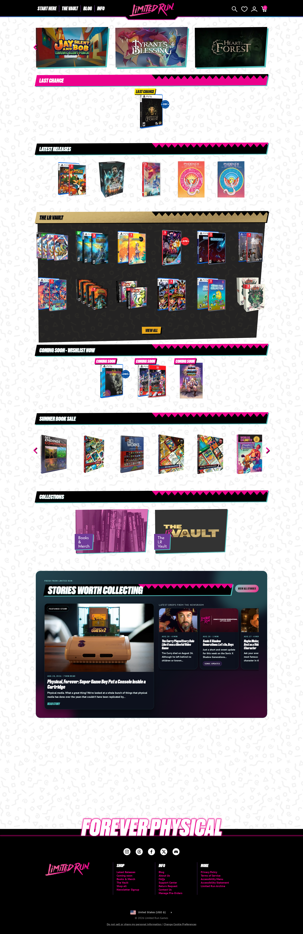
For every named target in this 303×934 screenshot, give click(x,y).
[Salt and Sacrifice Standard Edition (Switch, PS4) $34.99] (250, 248)
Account (254, 9)
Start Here (47, 8)
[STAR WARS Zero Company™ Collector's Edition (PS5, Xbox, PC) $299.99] (111, 179)
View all (151, 330)
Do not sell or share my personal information (134, 924)
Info (101, 8)
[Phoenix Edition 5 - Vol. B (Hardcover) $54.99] (231, 179)
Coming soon (124, 875)
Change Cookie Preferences (180, 924)
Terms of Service (210, 875)
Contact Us (165, 889)
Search (234, 9)
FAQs (162, 879)
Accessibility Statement (215, 882)
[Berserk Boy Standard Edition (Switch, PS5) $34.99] (52, 294)
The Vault (70, 8)
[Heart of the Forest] (231, 47)
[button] (35, 47)
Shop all (122, 886)
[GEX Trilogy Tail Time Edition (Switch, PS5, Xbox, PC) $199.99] (250, 294)
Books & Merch (126, 879)
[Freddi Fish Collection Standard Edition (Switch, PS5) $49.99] (211, 294)
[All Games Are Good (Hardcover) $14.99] (249, 454)
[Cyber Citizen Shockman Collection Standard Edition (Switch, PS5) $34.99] (171, 294)
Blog (87, 8)
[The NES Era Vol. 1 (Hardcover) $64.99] (53, 454)
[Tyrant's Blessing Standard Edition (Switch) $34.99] (151, 179)
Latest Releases (126, 872)
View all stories (247, 588)
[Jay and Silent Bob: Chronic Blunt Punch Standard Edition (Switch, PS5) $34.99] (72, 179)
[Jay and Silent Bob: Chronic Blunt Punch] (72, 47)
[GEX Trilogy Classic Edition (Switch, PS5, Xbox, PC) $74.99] (131, 294)
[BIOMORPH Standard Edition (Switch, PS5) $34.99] (211, 248)
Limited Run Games (151, 9)
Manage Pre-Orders (170, 893)
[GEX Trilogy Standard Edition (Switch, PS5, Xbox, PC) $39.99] (52, 248)
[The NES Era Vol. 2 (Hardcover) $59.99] (171, 454)
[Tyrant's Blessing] (151, 47)
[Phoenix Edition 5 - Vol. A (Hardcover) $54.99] (191, 179)
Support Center (168, 882)
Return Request (168, 886)
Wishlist (244, 9)
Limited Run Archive (213, 886)
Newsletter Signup (128, 889)
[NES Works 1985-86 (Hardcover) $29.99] (92, 454)
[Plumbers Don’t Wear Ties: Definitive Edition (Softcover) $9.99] (210, 454)
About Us (164, 875)
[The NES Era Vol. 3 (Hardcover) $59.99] (132, 454)
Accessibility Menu (212, 879)
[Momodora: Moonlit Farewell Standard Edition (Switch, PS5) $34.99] (131, 248)
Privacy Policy (209, 872)
